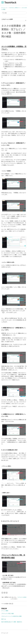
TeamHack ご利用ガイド (14, 7)
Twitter (4, 593)
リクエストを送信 (21, 597)
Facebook (2, 593)
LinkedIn (7, 593)
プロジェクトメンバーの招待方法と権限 (11, 616)
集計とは (3, 619)
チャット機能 (4, 610)
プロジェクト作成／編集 (7, 613)
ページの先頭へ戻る (6, 603)
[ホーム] (8, 3)
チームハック (4, 7)
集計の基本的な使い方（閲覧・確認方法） (12, 622)
